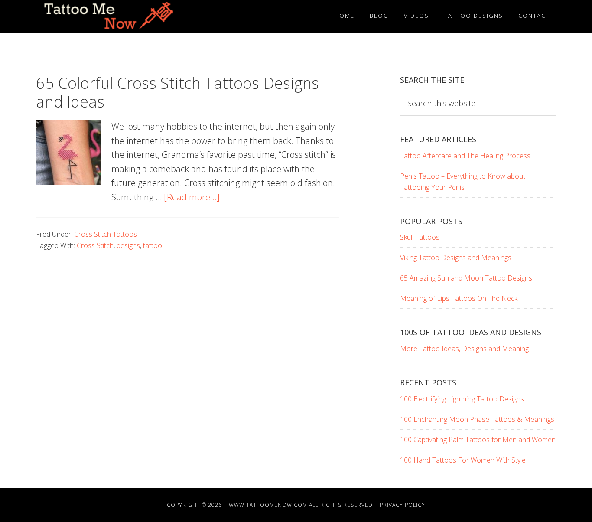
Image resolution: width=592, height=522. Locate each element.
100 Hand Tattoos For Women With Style (463, 460)
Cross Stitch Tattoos (105, 234)
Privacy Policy (402, 505)
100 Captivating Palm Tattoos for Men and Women (478, 439)
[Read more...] (192, 197)
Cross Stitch (95, 245)
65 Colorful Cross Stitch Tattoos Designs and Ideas (177, 92)
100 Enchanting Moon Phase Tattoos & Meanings (477, 419)
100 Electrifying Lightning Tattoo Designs (462, 399)
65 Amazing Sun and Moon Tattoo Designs (466, 278)
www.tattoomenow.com (268, 505)
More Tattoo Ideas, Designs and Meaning (464, 348)
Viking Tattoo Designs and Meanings (455, 257)
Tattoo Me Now (114, 16)
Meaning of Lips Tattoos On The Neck (458, 298)
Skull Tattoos (419, 237)
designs (128, 245)
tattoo (152, 245)
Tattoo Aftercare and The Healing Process (465, 155)
